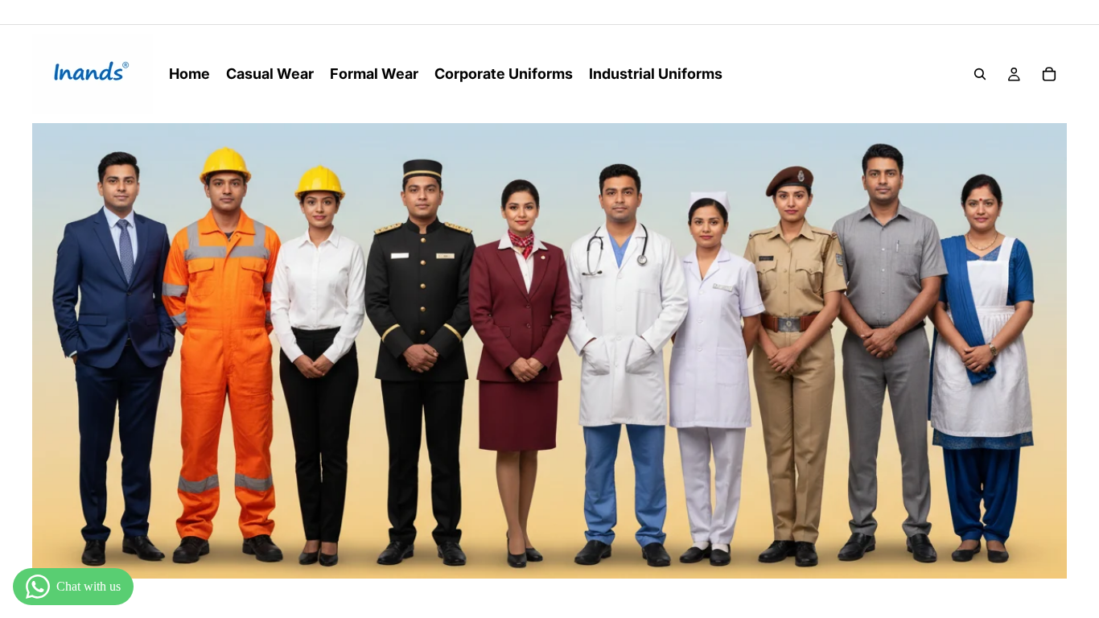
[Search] (980, 74)
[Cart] (1049, 74)
